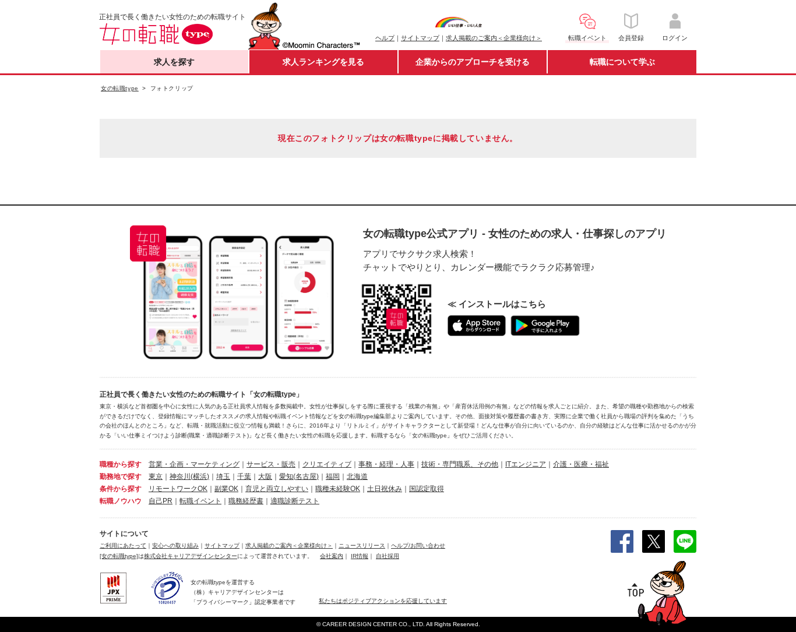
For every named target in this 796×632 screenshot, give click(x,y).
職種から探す (121, 464)
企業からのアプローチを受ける (472, 61)
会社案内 (331, 556)
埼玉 (223, 476)
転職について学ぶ (622, 61)
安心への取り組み (175, 545)
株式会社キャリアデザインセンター (190, 556)
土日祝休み (384, 488)
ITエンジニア (525, 464)
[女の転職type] (119, 556)
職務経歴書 (245, 500)
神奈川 (180, 476)
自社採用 (387, 556)
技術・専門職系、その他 (459, 464)
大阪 (265, 476)
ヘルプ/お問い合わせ (418, 545)
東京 (156, 476)
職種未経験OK (337, 488)
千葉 (244, 476)
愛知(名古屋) (299, 476)
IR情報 (359, 556)
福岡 (333, 476)
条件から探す (121, 488)
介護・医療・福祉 (581, 464)
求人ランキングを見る (323, 61)
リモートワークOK (178, 488)
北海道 (357, 476)
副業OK (226, 488)
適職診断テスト (294, 500)
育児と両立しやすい (276, 488)
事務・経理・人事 (386, 464)
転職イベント (200, 500)
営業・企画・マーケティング (194, 464)
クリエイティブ (326, 464)
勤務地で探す (121, 476)
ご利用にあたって (123, 545)
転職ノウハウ (121, 500)
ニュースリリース (362, 545)
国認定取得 (426, 488)
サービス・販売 (270, 464)
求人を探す (174, 61)
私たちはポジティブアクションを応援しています (383, 601)
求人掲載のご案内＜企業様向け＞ (494, 37)
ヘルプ (385, 37)
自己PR (160, 500)
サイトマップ (420, 37)
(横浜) (200, 476)
